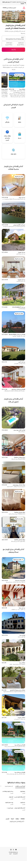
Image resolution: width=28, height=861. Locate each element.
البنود (10, 853)
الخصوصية (15, 853)
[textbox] (19, 45)
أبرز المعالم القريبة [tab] (9, 786)
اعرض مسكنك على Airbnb (9, 7)
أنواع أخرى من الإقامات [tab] (20, 786)
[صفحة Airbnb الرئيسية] (24, 7)
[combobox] (13, 39)
